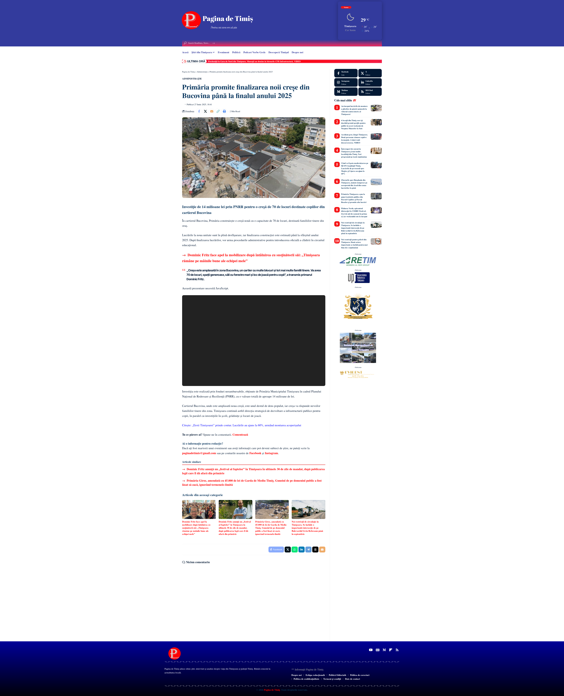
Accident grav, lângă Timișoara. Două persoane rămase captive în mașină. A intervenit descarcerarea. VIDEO (354, 138)
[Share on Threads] (315, 549)
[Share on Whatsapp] (295, 549)
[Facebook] (346, 73)
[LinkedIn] (370, 82)
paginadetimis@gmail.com (199, 453)
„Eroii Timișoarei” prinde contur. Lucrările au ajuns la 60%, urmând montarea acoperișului (246, 425)
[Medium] (346, 91)
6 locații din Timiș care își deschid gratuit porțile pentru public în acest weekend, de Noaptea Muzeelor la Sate (353, 124)
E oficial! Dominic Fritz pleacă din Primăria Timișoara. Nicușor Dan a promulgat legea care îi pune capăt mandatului (260, 61)
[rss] (370, 91)
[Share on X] (205, 111)
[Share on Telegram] (308, 549)
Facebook (255, 453)
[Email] (212, 111)
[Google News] (377, 650)
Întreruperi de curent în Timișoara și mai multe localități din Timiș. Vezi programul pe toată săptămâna (354, 152)
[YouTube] (370, 650)
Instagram (271, 453)
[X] (370, 73)
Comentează (240, 434)
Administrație (192, 78)
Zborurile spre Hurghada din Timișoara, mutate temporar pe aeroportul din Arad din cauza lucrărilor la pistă (354, 184)
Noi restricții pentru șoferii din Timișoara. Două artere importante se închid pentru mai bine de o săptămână (354, 243)
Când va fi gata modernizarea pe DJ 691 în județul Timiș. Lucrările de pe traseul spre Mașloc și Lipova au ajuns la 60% (354, 168)
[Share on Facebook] (199, 111)
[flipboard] (390, 650)
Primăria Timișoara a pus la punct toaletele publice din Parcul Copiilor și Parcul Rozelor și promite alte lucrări (353, 198)
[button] (379, 61)
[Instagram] (346, 82)
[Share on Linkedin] (301, 549)
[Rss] (397, 650)
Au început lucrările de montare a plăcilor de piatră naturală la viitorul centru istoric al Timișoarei (354, 110)
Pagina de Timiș (271, 689)
